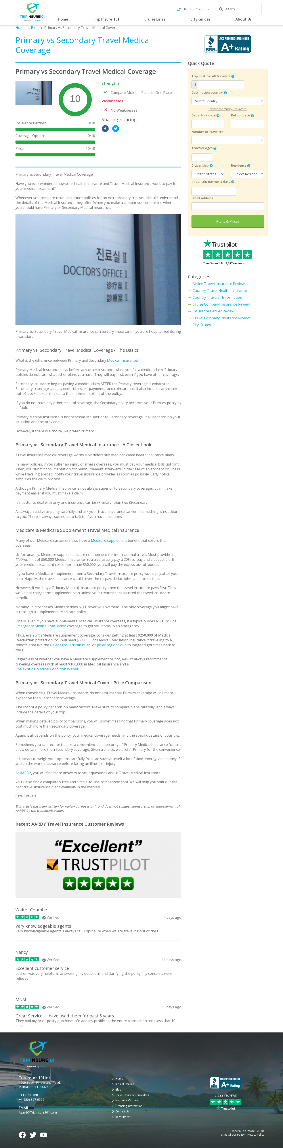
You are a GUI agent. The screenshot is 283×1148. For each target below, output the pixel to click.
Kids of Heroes (124, 1084)
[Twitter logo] (32, 1134)
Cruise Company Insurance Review (221, 304)
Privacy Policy (255, 1135)
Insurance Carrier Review (213, 311)
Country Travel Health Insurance (220, 290)
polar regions (108, 644)
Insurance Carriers (126, 1100)
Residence (238, 165)
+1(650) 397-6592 (195, 9)
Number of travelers (207, 132)
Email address (202, 198)
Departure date (203, 115)
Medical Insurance (122, 360)
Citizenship (200, 165)
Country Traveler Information (217, 297)
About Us (243, 19)
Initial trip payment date (210, 181)
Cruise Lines (154, 19)
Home (63, 19)
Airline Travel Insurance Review (219, 283)
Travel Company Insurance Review (221, 318)
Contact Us (122, 1111)
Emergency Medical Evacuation (40, 625)
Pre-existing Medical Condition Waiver (46, 669)
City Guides (200, 19)
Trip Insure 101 (106, 19)
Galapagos (59, 644)
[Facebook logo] (22, 1134)
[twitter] (115, 128)
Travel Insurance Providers (132, 1095)
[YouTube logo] (43, 1134)
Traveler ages (201, 148)
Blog (35, 27)
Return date (240, 115)
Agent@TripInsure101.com (38, 1112)
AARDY (25, 772)
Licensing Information (128, 1106)
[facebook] (105, 128)
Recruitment (122, 1117)
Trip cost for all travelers (210, 76)
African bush (79, 644)
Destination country (207, 92)
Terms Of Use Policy (232, 1135)
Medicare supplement (109, 540)
